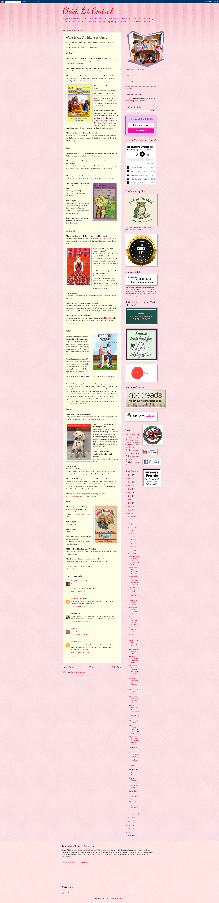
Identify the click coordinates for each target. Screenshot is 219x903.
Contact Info (129, 85)
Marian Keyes (108, 318)
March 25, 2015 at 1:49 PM (79, 591)
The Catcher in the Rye (73, 61)
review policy (129, 101)
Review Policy (130, 82)
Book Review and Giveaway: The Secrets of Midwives (134, 580)
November (133, 522)
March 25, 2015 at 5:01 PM (79, 635)
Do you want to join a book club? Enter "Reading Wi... (134, 682)
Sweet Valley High (110, 166)
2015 (130, 513)
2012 (130, 829)
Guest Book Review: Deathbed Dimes (133, 610)
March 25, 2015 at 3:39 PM (79, 622)
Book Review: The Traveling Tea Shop (133, 570)
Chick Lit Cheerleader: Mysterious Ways (134, 659)
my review (86, 81)
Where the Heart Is (72, 135)
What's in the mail (133, 636)
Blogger (120, 898)
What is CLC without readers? (133, 602)
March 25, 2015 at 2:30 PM (79, 606)
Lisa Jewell (91, 419)
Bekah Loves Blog (77, 598)
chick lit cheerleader (132, 443)
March (132, 554)
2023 (130, 485)
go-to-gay (136, 450)
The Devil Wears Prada (105, 305)
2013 (130, 825)
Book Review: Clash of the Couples (134, 755)
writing (136, 462)
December (133, 516)
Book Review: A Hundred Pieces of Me (133, 699)
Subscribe (141, 131)
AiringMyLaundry (77, 581)
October (132, 527)
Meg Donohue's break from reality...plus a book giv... (134, 729)
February (133, 814)
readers (134, 456)
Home (92, 667)
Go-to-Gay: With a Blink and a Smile (133, 763)
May (131, 547)
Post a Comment (74, 657)
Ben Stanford (141, 69)
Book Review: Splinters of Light (133, 691)
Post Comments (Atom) (78, 672)
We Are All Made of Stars (74, 496)
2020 (130, 496)
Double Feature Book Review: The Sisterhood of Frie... (134, 783)
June (131, 543)
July (131, 540)
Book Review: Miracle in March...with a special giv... (134, 740)
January (132, 817)
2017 (130, 506)
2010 (130, 836)
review (128, 459)
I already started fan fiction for (105, 121)
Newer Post (68, 667)
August (132, 536)
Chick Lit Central (88, 11)
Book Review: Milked (133, 721)
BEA (126, 434)
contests (129, 447)
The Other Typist (108, 280)
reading (73, 569)
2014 (130, 822)
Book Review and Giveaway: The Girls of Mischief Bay (134, 670)
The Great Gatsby (105, 238)
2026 (130, 475)
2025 (130, 478)
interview (134, 453)
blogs (137, 438)
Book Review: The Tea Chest (133, 630)
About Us (128, 79)
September (133, 531)
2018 (130, 503)
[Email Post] (89, 566)
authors (135, 434)
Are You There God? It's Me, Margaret (76, 191)
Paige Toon (100, 419)
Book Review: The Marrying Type (133, 643)
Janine (73, 629)
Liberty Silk (69, 486)
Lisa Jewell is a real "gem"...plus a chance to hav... (134, 805)
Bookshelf (128, 88)
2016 (130, 510)
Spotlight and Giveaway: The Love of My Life (134, 772)
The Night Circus (71, 78)
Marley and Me (103, 429)
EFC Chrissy (75, 642)
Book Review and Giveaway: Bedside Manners (133, 620)
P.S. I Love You (98, 258)
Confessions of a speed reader (134, 651)
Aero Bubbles (97, 459)
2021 (130, 492)
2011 (130, 832)
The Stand (79, 561)
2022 (130, 489)
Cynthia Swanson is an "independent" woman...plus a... (134, 711)
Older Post (116, 667)
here (90, 489)
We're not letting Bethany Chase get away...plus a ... (134, 592)
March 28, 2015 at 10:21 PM (80, 652)
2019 (130, 499)
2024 (130, 482)
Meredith (74, 613)
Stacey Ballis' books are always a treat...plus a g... (134, 795)
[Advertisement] (69, 874)
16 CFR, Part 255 (100, 854)
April (132, 550)
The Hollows (80, 551)
